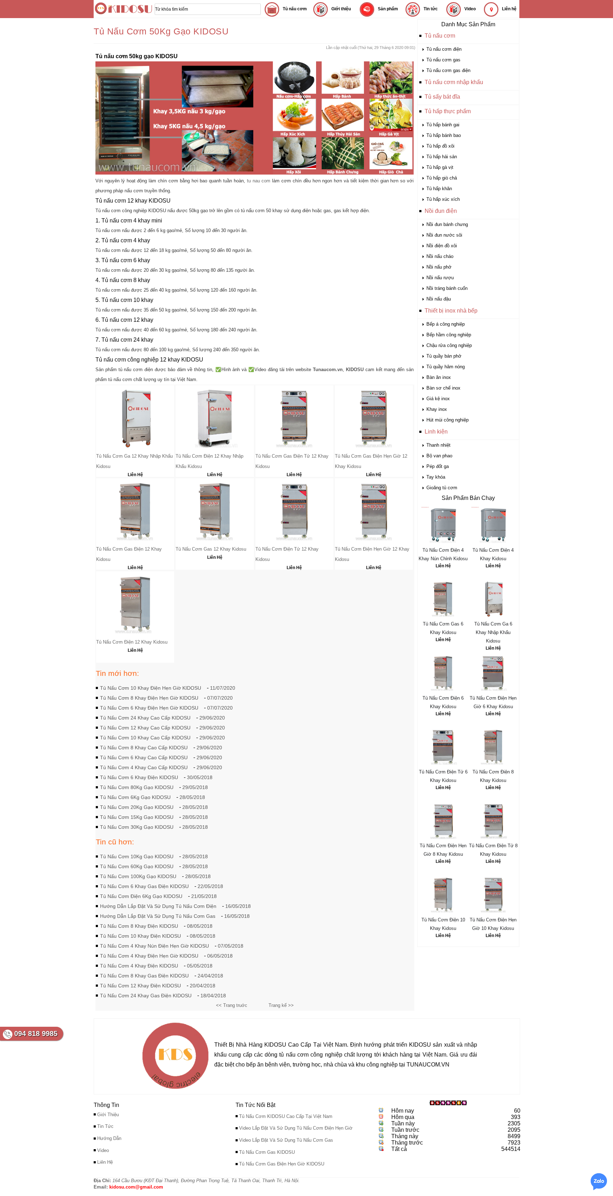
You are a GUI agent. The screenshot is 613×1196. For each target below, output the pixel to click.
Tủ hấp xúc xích (443, 199)
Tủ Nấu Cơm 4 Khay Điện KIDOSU (139, 966)
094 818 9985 (35, 1033)
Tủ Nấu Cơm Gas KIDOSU (267, 1152)
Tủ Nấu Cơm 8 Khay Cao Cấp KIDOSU (144, 747)
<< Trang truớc (231, 1005)
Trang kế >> (281, 1005)
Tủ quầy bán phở (444, 356)
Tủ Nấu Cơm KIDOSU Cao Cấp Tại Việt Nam (285, 1116)
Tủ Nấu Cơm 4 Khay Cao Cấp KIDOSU (144, 767)
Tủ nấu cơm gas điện (448, 70)
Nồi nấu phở (439, 267)
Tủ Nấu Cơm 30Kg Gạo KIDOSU (136, 827)
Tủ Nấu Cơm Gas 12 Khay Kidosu (211, 549)
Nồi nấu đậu (438, 299)
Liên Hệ (443, 565)
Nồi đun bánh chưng (447, 224)
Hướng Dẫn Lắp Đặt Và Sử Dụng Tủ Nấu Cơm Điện (158, 906)
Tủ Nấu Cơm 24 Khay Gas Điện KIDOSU (146, 995)
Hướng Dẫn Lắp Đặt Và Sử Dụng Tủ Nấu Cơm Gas (157, 916)
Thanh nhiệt (438, 445)
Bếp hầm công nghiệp (448, 334)
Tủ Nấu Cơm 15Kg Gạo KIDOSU (136, 817)
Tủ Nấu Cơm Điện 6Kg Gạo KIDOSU (141, 896)
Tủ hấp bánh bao (443, 135)
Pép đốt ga (437, 466)
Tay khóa (435, 477)
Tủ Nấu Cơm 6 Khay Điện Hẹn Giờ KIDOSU (149, 708)
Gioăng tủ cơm (441, 487)
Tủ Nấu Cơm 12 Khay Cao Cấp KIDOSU (145, 728)
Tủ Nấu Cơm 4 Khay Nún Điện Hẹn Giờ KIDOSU (154, 946)
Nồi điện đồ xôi (441, 245)
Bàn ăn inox (438, 377)
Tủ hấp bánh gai (442, 124)
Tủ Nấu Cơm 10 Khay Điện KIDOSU (140, 936)
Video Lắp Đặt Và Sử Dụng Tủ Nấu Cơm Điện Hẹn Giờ (296, 1128)
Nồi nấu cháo (439, 256)
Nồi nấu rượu (440, 277)
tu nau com (259, 180)
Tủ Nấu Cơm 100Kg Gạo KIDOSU (138, 876)
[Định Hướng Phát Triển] (175, 1091)
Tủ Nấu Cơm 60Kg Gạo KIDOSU (136, 866)
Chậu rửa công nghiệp (449, 345)
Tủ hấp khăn (439, 188)
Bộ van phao (439, 455)
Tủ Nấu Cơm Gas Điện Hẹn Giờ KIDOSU (281, 1164)
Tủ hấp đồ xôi (440, 146)
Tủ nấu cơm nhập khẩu (454, 82)
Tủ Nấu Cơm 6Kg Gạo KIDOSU (135, 797)
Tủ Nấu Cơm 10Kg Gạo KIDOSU (136, 856)
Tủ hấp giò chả (441, 178)
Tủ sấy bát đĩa (442, 97)
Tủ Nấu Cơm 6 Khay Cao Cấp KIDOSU (144, 757)
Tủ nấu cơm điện (444, 49)
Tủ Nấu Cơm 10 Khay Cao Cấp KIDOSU (145, 737)
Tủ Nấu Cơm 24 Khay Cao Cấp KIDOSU (145, 718)
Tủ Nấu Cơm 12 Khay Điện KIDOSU (140, 985)
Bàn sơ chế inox (443, 388)
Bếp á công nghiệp (445, 324)
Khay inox (436, 409)
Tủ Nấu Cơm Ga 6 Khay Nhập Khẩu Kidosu (493, 632)
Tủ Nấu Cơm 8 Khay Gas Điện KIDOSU (144, 976)
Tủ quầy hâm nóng (445, 366)
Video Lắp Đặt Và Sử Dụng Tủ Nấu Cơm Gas (286, 1140)
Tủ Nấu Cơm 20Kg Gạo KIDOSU (136, 807)
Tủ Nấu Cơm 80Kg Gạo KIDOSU (136, 787)
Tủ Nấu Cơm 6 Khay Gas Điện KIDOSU (144, 886)
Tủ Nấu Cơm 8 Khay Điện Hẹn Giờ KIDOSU (149, 698)
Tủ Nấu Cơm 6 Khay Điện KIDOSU (139, 777)
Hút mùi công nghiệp (447, 420)
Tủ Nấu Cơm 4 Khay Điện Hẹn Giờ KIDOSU (149, 956)
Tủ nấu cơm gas (443, 59)
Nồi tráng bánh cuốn (447, 288)
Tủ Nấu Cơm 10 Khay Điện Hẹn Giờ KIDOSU (150, 688)
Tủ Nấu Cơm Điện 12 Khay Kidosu (131, 642)
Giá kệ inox (438, 398)
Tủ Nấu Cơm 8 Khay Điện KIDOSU (139, 926)
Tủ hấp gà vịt (439, 167)
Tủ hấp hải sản (441, 156)
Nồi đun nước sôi (444, 235)
